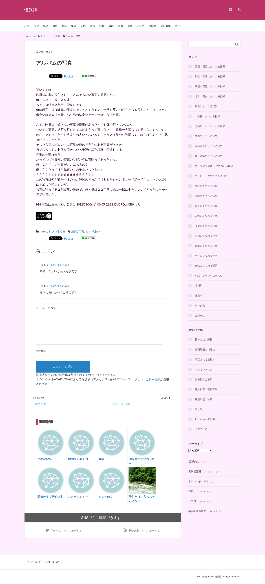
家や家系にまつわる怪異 (209, 146)
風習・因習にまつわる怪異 (210, 66)
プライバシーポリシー (131, 379)
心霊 (26, 25)
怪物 (101, 25)
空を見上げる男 (204, 379)
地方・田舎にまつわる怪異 (210, 96)
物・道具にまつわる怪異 (209, 156)
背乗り (192, 491)
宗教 (120, 25)
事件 (129, 25)
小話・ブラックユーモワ (209, 275)
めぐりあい (93, 231)
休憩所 (198, 295)
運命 (74, 231)
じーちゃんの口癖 (205, 419)
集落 (73, 25)
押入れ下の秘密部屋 (206, 389)
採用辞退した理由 (205, 349)
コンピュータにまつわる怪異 (211, 176)
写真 (81, 231)
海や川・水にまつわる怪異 (210, 126)
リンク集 (200, 305)
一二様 (192, 501)
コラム (179, 25)
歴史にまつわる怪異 (206, 225)
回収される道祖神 (205, 359)
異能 (111, 25)
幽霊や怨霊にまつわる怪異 (210, 86)
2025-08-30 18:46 (60, 286)
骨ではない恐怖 (204, 339)
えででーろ (201, 429)
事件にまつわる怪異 (206, 255)
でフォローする (66, 530)
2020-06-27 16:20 (60, 265)
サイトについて (32, 562)
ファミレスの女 (204, 369)
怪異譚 (30, 9)
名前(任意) (41, 350)
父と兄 (198, 409)
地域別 (152, 25)
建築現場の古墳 (204, 399)
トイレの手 (194, 481)
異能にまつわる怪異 (206, 196)
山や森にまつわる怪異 (207, 116)
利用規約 (154, 379)
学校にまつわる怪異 (206, 185)
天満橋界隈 (194, 471)
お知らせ (200, 315)
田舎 (55, 25)
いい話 (140, 25)
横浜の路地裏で (197, 511)
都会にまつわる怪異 (206, 205)
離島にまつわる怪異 (206, 106)
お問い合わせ (52, 562)
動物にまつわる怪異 (206, 245)
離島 (64, 25)
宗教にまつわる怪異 (206, 235)
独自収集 (166, 25)
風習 (36, 25)
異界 (45, 25)
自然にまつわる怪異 (206, 265)
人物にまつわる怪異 (52, 231)
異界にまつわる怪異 (206, 136)
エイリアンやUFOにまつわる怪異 (214, 166)
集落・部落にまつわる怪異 (210, 76)
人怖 (83, 25)
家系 (92, 25)
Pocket (68, 76)
